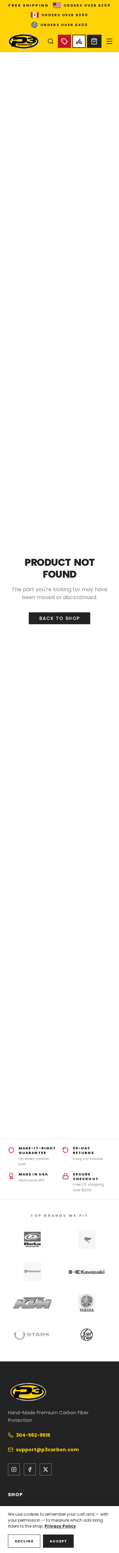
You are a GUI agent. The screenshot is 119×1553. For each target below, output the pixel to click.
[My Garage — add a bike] (79, 41)
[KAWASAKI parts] (86, 1271)
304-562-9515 (33, 1435)
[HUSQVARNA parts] (32, 1271)
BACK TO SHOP (59, 618)
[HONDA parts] (86, 1239)
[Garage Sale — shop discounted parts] (64, 41)
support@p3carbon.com (47, 1449)
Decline (24, 1541)
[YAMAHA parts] (86, 1303)
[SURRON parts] (86, 1334)
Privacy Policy (60, 1526)
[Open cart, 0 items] (94, 41)
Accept (58, 1541)
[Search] (51, 41)
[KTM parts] (32, 1303)
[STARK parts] (32, 1334)
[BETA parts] (32, 1239)
